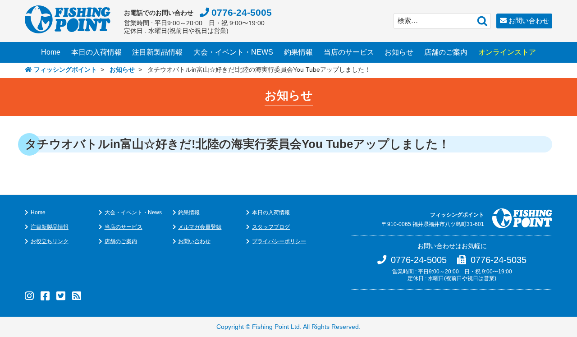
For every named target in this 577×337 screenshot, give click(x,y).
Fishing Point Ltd (276, 326)
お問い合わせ (528, 20)
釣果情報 (298, 52)
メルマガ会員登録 (199, 227)
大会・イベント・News (133, 212)
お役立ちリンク (50, 241)
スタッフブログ (271, 227)
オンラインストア (507, 52)
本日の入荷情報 (96, 52)
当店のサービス (349, 52)
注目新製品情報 (157, 52)
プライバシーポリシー (279, 241)
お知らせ (399, 52)
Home (50, 52)
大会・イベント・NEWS (233, 52)
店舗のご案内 (445, 52)
